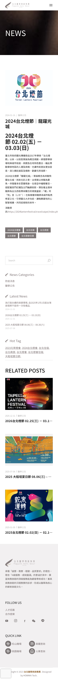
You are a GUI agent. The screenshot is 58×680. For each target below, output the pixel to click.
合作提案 (10, 614)
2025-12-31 (10, 415)
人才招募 (10, 610)
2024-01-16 (10, 115)
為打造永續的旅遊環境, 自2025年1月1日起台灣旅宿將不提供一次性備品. (28, 304)
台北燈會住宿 (27, 235)
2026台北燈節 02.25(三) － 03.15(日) (23, 315)
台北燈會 (11, 235)
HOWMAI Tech (30, 675)
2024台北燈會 (14, 229)
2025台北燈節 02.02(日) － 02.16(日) (29, 532)
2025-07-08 (10, 471)
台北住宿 (30, 229)
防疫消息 (10, 281)
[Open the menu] (51, 5)
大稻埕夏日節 (12, 356)
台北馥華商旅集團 (32, 671)
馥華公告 (22, 115)
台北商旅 (44, 229)
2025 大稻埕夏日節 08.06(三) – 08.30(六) (24, 324)
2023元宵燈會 (13, 348)
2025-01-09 (10, 527)
